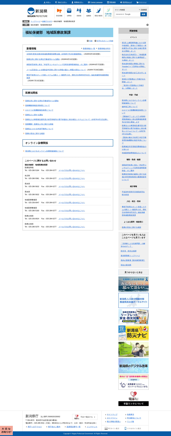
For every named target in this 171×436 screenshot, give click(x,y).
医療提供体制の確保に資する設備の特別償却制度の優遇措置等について (134, 177)
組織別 (88, 16)
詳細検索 (144, 10)
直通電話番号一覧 (73, 427)
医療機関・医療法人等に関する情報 (39, 124)
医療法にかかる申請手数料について (39, 129)
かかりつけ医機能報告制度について (39, 110)
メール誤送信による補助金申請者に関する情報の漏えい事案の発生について (56, 70)
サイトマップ (112, 414)
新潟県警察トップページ (130, 256)
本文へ (48, 2)
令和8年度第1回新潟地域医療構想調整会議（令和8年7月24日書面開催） (55, 54)
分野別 (69, 16)
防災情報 (59, 16)
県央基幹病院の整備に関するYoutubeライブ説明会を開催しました (134, 66)
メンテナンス (92, 427)
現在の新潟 (98, 16)
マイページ (143, 2)
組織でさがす (47, 21)
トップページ (35, 21)
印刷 (90, 41)
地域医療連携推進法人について (134, 153)
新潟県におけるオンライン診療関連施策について (44, 151)
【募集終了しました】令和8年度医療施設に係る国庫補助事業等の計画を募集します (134, 119)
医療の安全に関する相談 (35, 133)
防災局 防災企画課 (128, 251)
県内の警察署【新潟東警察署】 (133, 260)
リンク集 (130, 421)
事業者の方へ (78, 2)
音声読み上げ (127, 2)
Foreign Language (96, 2)
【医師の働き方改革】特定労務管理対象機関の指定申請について (134, 140)
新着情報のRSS (104, 48)
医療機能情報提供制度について (37, 105)
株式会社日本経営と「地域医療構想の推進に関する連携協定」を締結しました (134, 57)
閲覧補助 (113, 2)
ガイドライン (112, 418)
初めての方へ (62, 2)
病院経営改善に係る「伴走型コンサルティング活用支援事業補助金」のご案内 (57, 64)
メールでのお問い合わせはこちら (72, 170)
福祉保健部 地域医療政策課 (41, 25)
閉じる (147, 25)
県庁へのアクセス (35, 427)
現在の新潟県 (126, 265)
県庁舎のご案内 (54, 427)
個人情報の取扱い (114, 421)
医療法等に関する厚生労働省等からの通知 (43, 59)
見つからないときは (133, 272)
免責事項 (130, 414)
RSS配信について (134, 418)
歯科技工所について (130, 107)
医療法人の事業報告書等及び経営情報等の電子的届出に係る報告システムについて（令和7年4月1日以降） (66, 119)
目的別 (79, 16)
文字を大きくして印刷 (105, 41)
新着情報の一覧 (89, 48)
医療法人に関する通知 (34, 115)
